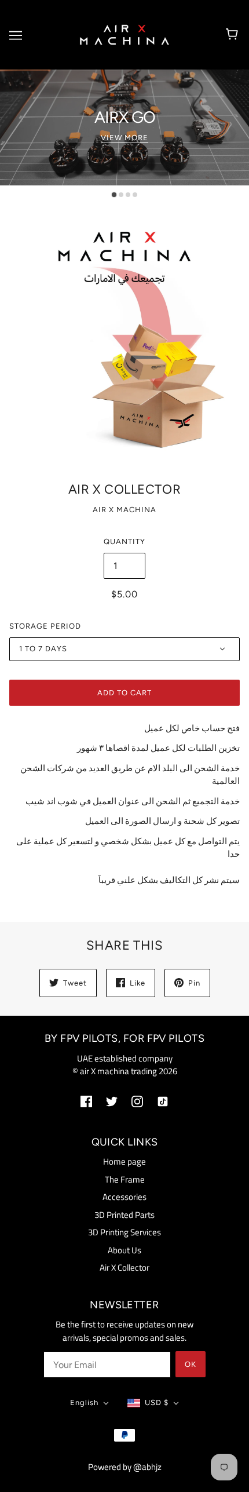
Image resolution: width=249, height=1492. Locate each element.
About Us (124, 1250)
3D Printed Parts (124, 1214)
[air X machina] (124, 34)
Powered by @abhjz (125, 1466)
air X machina (124, 509)
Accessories (124, 1196)
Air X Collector (124, 1267)
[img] (86, 1101)
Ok (190, 1364)
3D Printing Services (124, 1232)
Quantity (124, 541)
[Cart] (233, 35)
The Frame (125, 1179)
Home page (124, 1161)
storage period (45, 626)
